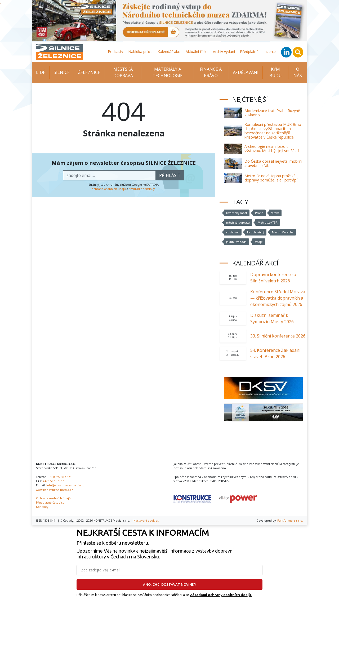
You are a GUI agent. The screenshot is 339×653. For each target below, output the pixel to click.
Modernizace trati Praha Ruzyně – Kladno (272, 112)
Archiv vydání (224, 51)
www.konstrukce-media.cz (54, 490)
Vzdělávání (245, 72)
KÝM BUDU (275, 72)
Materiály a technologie (167, 72)
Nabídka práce (140, 51)
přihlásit (170, 175)
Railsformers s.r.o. (290, 520)
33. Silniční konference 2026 (277, 336)
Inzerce (270, 51)
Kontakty (42, 507)
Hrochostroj (255, 232)
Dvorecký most (236, 213)
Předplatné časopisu (50, 502)
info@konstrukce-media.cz (65, 485)
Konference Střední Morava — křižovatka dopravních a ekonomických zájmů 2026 (277, 298)
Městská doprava (123, 72)
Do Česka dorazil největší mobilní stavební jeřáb (273, 163)
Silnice (62, 72)
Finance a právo (211, 72)
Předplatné (249, 51)
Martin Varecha (282, 232)
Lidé (40, 72)
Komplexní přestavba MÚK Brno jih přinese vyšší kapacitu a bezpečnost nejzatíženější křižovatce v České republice (272, 131)
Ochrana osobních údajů (53, 498)
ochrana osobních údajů (109, 189)
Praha (259, 213)
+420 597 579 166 (54, 481)
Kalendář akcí (169, 51)
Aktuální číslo (197, 51)
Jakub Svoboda (236, 242)
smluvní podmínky (142, 189)
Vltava (275, 213)
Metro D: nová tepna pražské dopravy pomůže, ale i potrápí (270, 178)
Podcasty (115, 51)
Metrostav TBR (268, 222)
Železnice (89, 72)
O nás (297, 72)
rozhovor (232, 232)
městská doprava (238, 222)
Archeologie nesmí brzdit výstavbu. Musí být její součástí (271, 148)
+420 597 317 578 (60, 477)
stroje (259, 242)
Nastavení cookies (146, 520)
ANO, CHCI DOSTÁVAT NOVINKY (169, 584)
